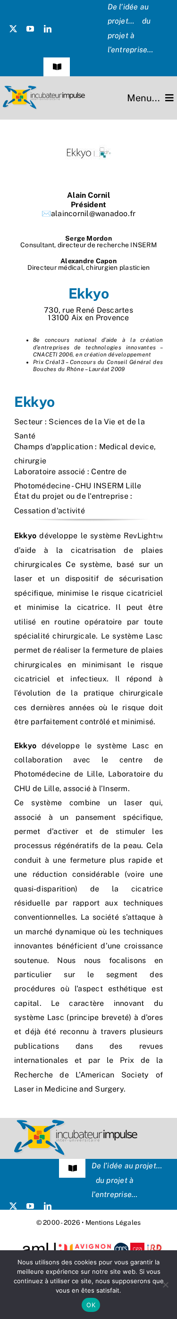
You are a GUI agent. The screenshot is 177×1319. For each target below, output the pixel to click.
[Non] (165, 1284)
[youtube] (30, 28)
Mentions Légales (113, 1222)
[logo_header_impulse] (44, 89)
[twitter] (13, 28)
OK (90, 1305)
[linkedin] (47, 28)
